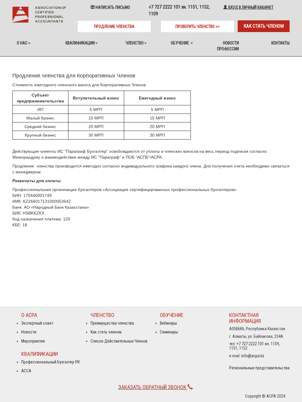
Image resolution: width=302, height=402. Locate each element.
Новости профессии (228, 46)
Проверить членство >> (197, 26)
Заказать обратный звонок (153, 387)
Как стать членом (264, 26)
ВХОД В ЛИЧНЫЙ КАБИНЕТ (250, 7)
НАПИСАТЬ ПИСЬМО (112, 7)
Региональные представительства (259, 368)
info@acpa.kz (252, 355)
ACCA (26, 370)
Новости (28, 332)
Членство (135, 43)
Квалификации (80, 43)
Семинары (169, 332)
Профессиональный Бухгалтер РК (50, 362)
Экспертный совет (37, 323)
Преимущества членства (112, 323)
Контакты (280, 43)
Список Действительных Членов (119, 341)
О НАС (22, 43)
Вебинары (168, 323)
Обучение (180, 43)
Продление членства (114, 26)
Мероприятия (33, 341)
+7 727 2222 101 (250, 343)
